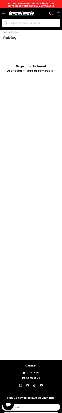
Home (6, 32)
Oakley (14, 32)
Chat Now (33, 373)
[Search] (5, 23)
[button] (58, 13)
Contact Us (33, 378)
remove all (46, 71)
